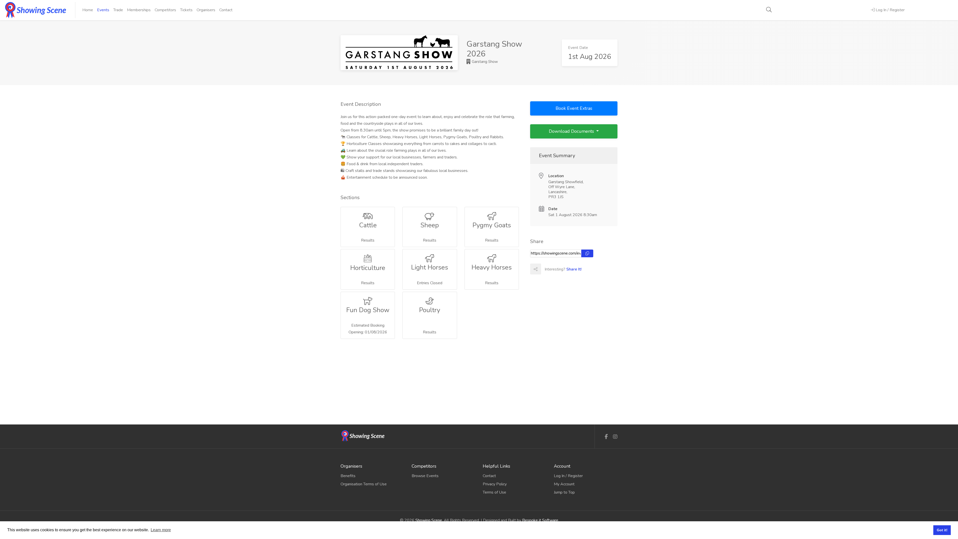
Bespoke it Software (540, 520)
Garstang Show (484, 61)
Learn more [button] (161, 530)
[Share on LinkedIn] (568, 269)
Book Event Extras (574, 108)
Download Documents (572, 131)
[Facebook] (606, 436)
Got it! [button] (942, 530)
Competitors (165, 10)
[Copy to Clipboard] (587, 253)
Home (87, 10)
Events (103, 10)
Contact (226, 10)
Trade (118, 10)
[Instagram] (615, 436)
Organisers (206, 10)
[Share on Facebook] (546, 269)
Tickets (186, 10)
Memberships (139, 10)
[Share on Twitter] (557, 269)
